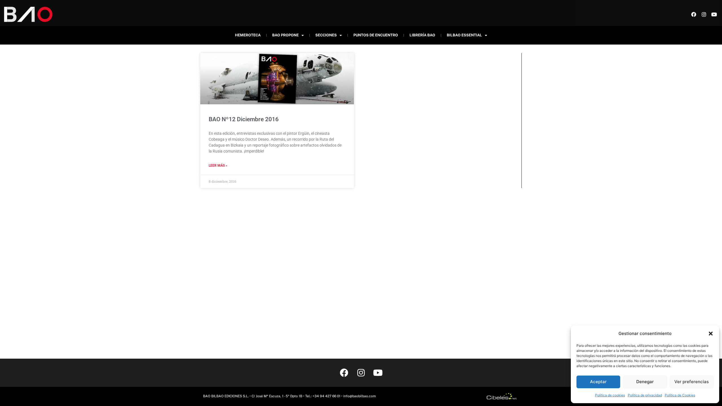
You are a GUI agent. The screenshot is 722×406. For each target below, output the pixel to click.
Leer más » (218, 165)
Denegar (645, 381)
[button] (711, 333)
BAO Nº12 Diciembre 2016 (244, 119)
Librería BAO (422, 35)
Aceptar (598, 381)
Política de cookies (610, 395)
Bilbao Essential (464, 35)
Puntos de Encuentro (375, 35)
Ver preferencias (691, 381)
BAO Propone (285, 35)
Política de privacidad (645, 395)
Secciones (326, 35)
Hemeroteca (248, 35)
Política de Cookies (680, 395)
